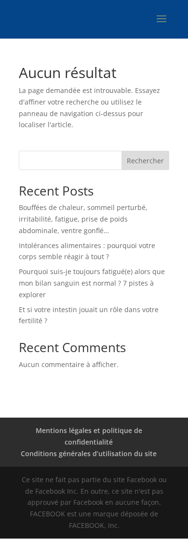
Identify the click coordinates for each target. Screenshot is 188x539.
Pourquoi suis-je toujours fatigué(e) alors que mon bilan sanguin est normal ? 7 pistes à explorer (92, 283)
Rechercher (145, 160)
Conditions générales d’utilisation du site (89, 453)
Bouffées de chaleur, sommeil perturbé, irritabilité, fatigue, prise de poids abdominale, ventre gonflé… (83, 219)
